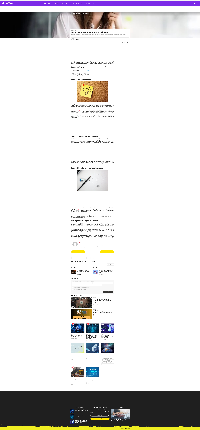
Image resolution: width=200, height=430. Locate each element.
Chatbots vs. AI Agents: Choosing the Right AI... (156, 402)
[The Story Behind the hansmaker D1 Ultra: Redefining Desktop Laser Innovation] (77, 372)
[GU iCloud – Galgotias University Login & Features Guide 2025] (92, 372)
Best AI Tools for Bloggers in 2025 (186, 402)
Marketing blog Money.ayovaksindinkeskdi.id (102, 311)
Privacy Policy (77, 428)
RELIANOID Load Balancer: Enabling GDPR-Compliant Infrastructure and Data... (85, 402)
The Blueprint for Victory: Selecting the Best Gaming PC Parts (102, 300)
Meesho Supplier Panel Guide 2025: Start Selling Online (64, 402)
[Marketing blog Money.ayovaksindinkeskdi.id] (81, 314)
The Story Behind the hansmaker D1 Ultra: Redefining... (135, 402)
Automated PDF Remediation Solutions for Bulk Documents (92, 356)
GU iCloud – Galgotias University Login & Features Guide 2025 (92, 380)
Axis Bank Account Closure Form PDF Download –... (165, 402)
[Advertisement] (92, 52)
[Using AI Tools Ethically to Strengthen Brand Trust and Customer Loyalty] (107, 328)
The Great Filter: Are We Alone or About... (125, 402)
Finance (68, 3)
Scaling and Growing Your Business (79, 75)
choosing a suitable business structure (83, 209)
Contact (93, 3)
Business (63, 3)
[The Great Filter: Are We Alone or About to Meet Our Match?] (107, 348)
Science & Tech (48, 3)
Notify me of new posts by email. (79, 289)
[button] (195, 4)
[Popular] (73, 324)
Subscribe (100, 418)
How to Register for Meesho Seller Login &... (54, 402)
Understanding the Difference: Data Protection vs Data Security (119, 420)
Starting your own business (92, 257)
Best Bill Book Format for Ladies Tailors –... (44, 402)
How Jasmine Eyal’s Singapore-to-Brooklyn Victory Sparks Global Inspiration (24, 403)
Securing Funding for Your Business (79, 73)
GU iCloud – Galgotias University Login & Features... (145, 402)
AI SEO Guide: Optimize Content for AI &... (105, 402)
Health (73, 3)
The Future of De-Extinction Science (14, 402)
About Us (71, 428)
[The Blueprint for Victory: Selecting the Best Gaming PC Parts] (81, 302)
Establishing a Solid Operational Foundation (81, 74)
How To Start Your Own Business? (78, 257)
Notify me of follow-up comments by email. (81, 287)
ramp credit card (102, 66)
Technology (56, 3)
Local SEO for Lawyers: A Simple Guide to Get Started (77, 336)
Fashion (78, 3)
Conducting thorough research (77, 110)
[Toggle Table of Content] (87, 70)
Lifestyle (88, 3)
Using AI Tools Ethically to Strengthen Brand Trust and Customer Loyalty (107, 336)
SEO (72, 334)
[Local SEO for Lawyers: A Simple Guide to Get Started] (77, 328)
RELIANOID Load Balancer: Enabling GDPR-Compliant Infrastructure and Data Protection (92, 337)
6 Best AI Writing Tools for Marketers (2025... (34, 402)
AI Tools (102, 334)
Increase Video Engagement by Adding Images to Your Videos (106, 271)
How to (83, 3)
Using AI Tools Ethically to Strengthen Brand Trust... (95, 402)
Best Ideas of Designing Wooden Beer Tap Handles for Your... (83, 271)
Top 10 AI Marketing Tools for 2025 (175, 402)
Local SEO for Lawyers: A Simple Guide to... (74, 402)
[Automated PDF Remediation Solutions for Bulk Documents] (92, 348)
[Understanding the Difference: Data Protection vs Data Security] (120, 414)
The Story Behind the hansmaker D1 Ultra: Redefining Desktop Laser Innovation (77, 380)
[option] (75, 399)
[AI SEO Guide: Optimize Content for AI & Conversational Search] (77, 348)
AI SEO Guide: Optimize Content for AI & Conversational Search (76, 356)
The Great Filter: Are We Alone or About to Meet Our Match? (107, 356)
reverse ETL (75, 226)
